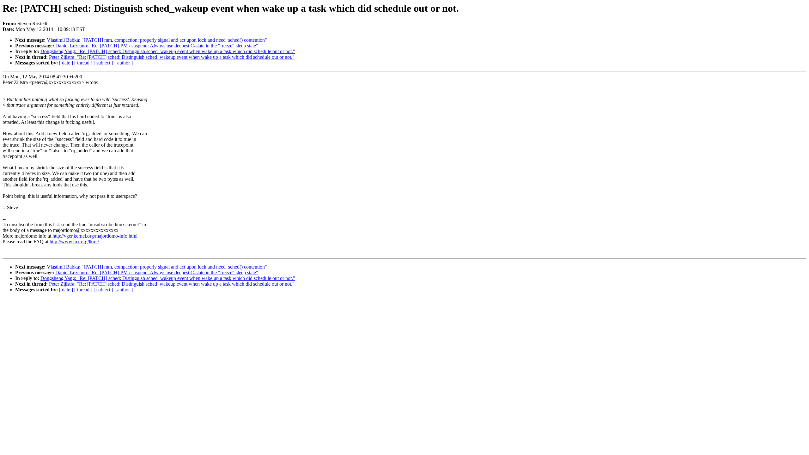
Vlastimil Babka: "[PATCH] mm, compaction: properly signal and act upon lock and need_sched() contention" (157, 40)
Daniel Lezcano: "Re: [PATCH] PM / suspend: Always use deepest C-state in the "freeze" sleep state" (156, 45)
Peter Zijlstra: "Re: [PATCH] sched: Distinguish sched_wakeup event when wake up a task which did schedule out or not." (172, 57)
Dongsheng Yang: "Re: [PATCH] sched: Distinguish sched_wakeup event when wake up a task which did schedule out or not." (167, 51)
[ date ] (66, 62)
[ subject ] (103, 62)
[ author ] (123, 62)
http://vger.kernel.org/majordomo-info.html (94, 236)
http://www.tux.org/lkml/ (74, 241)
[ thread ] (83, 62)
